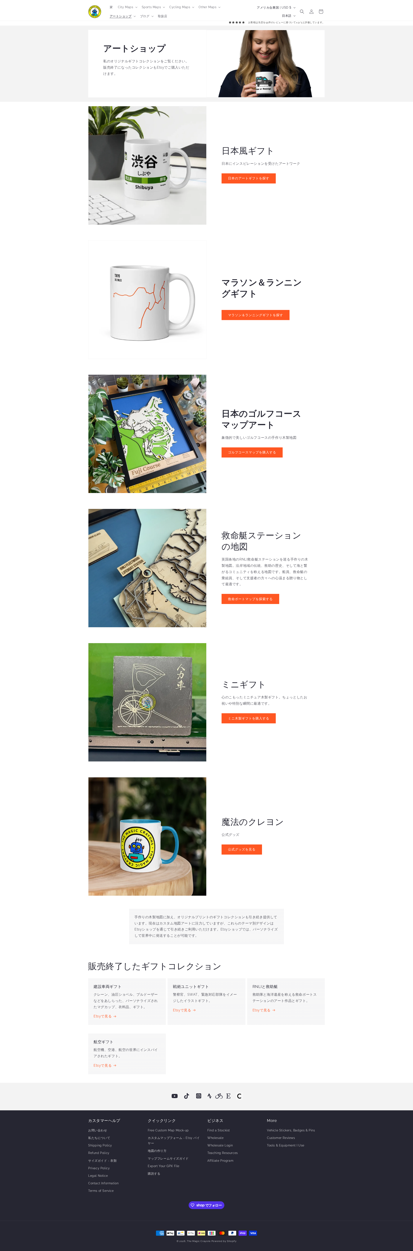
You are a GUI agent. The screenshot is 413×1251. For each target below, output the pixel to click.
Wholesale (215, 1138)
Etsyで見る (103, 1016)
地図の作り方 (157, 1150)
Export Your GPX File (163, 1166)
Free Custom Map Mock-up (168, 1130)
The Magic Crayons (199, 1241)
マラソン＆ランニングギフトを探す (255, 315)
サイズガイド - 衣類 (102, 1160)
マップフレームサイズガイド (168, 1158)
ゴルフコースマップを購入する (252, 452)
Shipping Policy (100, 1145)
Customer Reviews (281, 1138)
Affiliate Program (220, 1160)
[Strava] (209, 1096)
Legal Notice (98, 1175)
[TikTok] (187, 1096)
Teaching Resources (222, 1153)
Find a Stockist (218, 1130)
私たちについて (99, 1138)
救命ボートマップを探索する (250, 599)
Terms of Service (101, 1190)
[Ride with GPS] (219, 1096)
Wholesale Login (220, 1145)
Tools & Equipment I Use (285, 1145)
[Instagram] (199, 1096)
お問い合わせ (97, 1130)
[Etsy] (228, 1096)
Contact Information (103, 1183)
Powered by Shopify (224, 1241)
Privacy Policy (99, 1168)
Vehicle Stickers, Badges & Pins (291, 1130)
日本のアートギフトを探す (248, 178)
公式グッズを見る (242, 849)
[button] (127, 7)
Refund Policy (98, 1153)
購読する (154, 1173)
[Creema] (239, 1096)
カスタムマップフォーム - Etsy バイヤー (174, 1140)
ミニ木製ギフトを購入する (248, 718)
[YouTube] (175, 1096)
